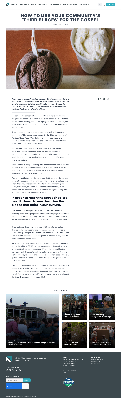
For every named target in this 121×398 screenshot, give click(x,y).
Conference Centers (69, 363)
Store (65, 372)
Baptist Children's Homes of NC (73, 359)
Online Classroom (69, 368)
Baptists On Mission (70, 4)
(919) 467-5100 (95, 361)
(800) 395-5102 (95, 363)
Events (33, 4)
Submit (26, 380)
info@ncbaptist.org (97, 359)
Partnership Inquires (70, 370)
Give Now (110, 4)
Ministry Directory (69, 365)
